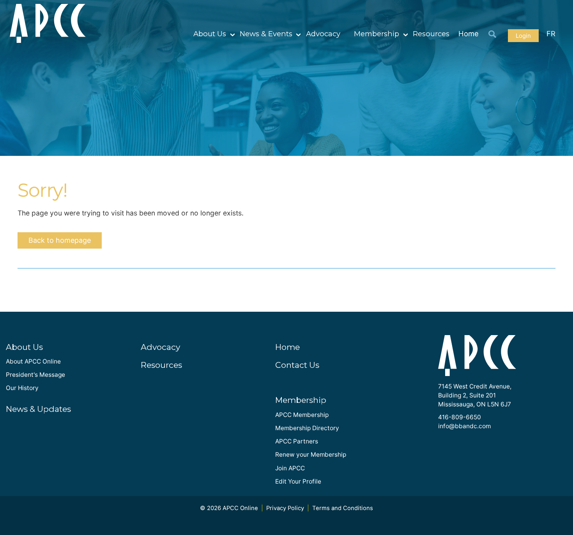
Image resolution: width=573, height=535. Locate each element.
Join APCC (290, 468)
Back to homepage (59, 240)
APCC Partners (296, 441)
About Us (209, 33)
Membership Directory (307, 428)
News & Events (266, 33)
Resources (431, 33)
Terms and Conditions (342, 508)
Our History (22, 388)
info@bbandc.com (464, 426)
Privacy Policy (285, 508)
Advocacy (323, 33)
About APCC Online (33, 361)
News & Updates (38, 409)
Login (523, 35)
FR (550, 33)
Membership (376, 33)
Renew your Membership (310, 454)
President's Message (35, 374)
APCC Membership (302, 414)
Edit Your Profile (298, 481)
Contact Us (297, 365)
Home (468, 33)
